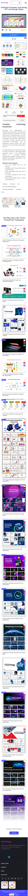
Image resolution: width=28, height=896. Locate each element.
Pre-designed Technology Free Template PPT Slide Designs (13, 354)
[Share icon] (6, 30)
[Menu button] (25, 3)
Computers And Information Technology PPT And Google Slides (13, 755)
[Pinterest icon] (10, 30)
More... (3, 192)
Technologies (18, 189)
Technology (5, 184)
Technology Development (8, 189)
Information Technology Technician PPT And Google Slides (13, 584)
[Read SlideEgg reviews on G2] (4, 864)
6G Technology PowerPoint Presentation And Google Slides (13, 824)
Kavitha (21, 112)
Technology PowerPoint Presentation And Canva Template (14, 334)
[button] (24, 226)
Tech (18, 184)
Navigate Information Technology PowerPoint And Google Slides (13, 260)
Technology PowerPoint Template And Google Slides (13, 514)
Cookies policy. (13, 893)
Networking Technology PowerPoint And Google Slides (14, 653)
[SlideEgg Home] (14, 841)
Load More (14, 833)
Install (21, 116)
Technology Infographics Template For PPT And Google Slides (14, 480)
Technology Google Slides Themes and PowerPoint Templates (12, 280)
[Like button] (2, 30)
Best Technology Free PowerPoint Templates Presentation (13, 394)
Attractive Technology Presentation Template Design (13, 300)
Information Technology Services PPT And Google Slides (12, 550)
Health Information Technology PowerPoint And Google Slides (14, 687)
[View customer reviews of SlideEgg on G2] (12, 864)
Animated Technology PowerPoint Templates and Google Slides (13, 374)
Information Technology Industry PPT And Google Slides (12, 721)
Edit (20, 39)
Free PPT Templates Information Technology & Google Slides (13, 240)
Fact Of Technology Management (9, 186)
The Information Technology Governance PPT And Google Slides (13, 789)
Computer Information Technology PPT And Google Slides (13, 619)
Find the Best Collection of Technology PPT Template (13, 414)
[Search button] (19, 2)
